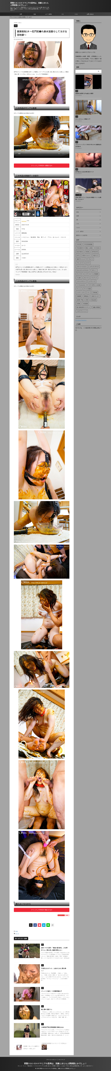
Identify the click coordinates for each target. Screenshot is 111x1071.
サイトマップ (62, 1059)
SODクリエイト (86, 255)
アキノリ (90, 259)
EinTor (98, 248)
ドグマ (87, 274)
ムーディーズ (92, 281)
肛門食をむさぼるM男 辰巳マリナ (84, 171)
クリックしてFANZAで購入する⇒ (41, 910)
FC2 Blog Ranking (80, 320)
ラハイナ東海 (87, 288)
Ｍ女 (35, 14)
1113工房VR (80, 248)
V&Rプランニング (81, 259)
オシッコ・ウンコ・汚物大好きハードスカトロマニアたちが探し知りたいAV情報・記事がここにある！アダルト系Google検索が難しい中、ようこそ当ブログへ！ (55, 1066)
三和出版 (95, 292)
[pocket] (39, 925)
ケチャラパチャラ (94, 266)
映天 (87, 300)
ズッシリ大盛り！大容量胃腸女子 (51, 991)
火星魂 (78, 303)
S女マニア (95, 255)
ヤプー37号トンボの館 (94, 285)
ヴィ (88, 292)
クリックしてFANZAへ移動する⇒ (41, 165)
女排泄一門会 (80, 300)
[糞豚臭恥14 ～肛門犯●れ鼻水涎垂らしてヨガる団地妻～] (44, 925)
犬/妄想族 (85, 303)
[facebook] (35, 925)
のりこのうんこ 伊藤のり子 (82, 119)
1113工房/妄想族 (88, 244)
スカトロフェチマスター (83, 270)
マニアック (94, 277)
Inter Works (80, 251)
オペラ (17, 933)
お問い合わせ (90, 14)
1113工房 (79, 244)
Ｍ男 (21, 14)
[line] (48, 925)
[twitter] (31, 925)
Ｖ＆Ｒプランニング (82, 311)
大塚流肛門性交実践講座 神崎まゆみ (52, 1027)
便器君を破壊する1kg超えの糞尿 (84, 93)
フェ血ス (79, 277)
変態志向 (86, 296)
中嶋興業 (79, 296)
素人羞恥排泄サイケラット (83, 307)
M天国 (87, 251)
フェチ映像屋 (94, 274)
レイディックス (81, 292)
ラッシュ (79, 288)
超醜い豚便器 (96, 307)
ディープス (79, 274)
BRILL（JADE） (89, 248)
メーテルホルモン (81, 285)
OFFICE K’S (95, 251)
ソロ (62, 14)
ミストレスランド (81, 281)
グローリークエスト (82, 266)
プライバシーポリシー (51, 1059)
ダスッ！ (94, 270)
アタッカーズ (80, 263)
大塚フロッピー (95, 296)
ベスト (76, 14)
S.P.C (78, 255)
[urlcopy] (52, 925)
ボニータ (86, 277)
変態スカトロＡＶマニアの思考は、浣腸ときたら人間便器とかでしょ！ (55, 1063)
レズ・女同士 (48, 14)
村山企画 (93, 300)
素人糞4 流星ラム (46, 1009)
